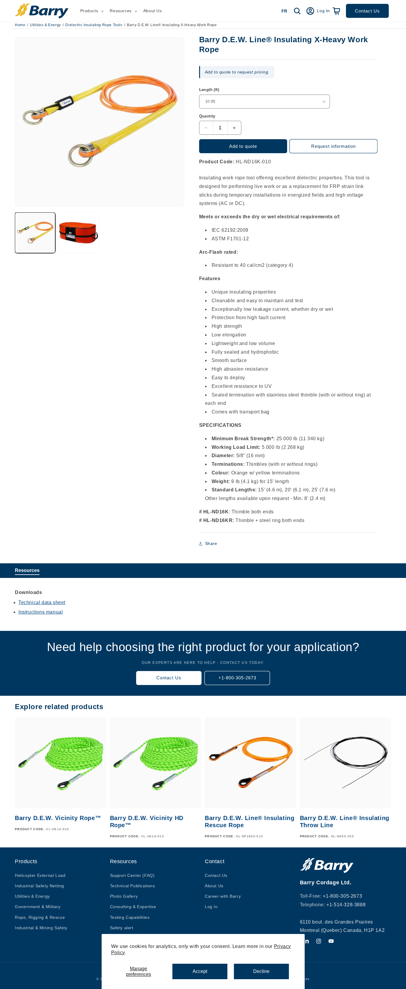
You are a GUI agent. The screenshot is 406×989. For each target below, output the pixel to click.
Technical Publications (132, 885)
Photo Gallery (124, 896)
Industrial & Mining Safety (41, 927)
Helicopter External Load (40, 875)
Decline (261, 971)
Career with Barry (223, 896)
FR (284, 11)
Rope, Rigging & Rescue (40, 917)
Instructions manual (40, 612)
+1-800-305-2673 (237, 677)
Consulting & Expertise (133, 906)
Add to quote (243, 146)
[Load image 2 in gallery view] (78, 232)
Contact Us (367, 10)
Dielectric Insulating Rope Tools (93, 25)
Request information (333, 146)
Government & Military (38, 906)
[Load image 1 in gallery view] (35, 232)
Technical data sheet (41, 602)
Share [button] (211, 543)
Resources (27, 570)
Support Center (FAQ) (132, 875)
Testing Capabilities (130, 917)
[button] (91, 10)
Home (20, 25)
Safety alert (121, 927)
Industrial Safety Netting (39, 885)
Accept (200, 971)
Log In (211, 906)
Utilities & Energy (45, 25)
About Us (214, 885)
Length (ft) (209, 89)
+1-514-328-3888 (346, 904)
